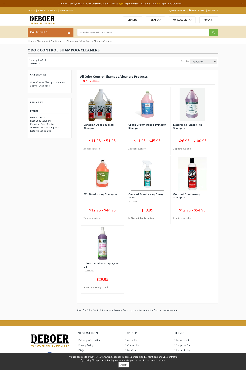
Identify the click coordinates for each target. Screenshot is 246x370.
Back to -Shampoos (40, 85)
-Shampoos (72, 41)
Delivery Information (89, 340)
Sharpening (66, 10)
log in (121, 3)
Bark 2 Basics (37, 117)
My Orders (133, 350)
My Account (181, 19)
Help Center (198, 10)
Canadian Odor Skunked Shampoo (99, 126)
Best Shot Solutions (41, 120)
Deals (154, 19)
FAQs (81, 350)
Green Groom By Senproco (45, 127)
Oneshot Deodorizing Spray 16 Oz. (145, 195)
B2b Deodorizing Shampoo (100, 194)
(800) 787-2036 (178, 10)
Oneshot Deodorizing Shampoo (186, 195)
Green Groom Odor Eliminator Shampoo (147, 126)
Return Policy (183, 350)
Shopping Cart (183, 345)
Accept (123, 364)
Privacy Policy (85, 345)
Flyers (41, 10)
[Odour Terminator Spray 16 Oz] (102, 243)
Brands (132, 19)
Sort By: (185, 61)
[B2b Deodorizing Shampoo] (102, 174)
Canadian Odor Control (42, 124)
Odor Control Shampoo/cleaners (96, 41)
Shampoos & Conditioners (50, 41)
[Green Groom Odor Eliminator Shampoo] (147, 104)
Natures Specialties (40, 130)
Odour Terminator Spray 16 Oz (101, 265)
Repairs (52, 10)
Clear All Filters (93, 81)
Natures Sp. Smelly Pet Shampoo (187, 126)
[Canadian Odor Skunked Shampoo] (102, 104)
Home (31, 10)
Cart (210, 19)
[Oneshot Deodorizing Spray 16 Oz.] (147, 174)
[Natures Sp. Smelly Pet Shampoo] (192, 104)
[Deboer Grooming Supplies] (42, 19)
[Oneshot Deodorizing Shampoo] (192, 174)
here (158, 3)
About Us (213, 10)
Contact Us (133, 345)
